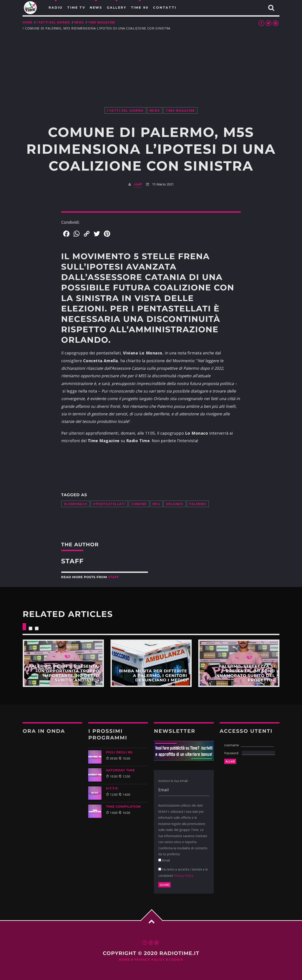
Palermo (197, 504)
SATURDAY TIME (120, 770)
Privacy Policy (183, 875)
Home (27, 22)
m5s (156, 504)
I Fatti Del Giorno (53, 22)
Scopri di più (63, 663)
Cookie (176, 960)
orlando (174, 504)
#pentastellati (109, 504)
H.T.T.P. (112, 788)
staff (138, 184)
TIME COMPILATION (123, 807)
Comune (139, 504)
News (79, 22)
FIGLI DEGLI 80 (119, 752)
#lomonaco (76, 504)
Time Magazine (101, 22)
